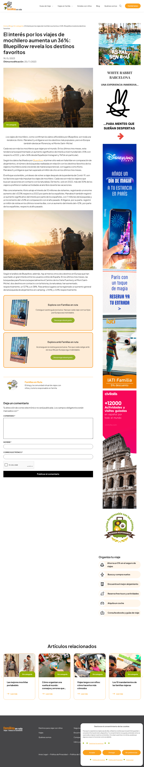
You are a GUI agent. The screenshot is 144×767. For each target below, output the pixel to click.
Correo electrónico (13, 452)
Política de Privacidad (116, 760)
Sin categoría (18, 26)
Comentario (9, 416)
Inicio (5, 26)
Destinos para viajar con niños (51, 728)
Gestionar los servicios (96, 743)
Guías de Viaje (45, 6)
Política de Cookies (99, 760)
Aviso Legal (129, 760)
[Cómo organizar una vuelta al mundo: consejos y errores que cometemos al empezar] (54, 665)
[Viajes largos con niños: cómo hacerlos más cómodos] (90, 665)
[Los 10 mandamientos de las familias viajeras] (125, 665)
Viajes (41, 733)
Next (142, 676)
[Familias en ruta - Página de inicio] (12, 9)
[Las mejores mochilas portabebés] (19, 665)
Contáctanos (133, 6)
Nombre (7, 442)
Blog (98, 6)
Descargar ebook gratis (63, 320)
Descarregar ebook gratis (62, 357)
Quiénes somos (110, 6)
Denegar (112, 752)
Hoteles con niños (84, 6)
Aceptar (92, 752)
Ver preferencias (131, 752)
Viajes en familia (64, 6)
